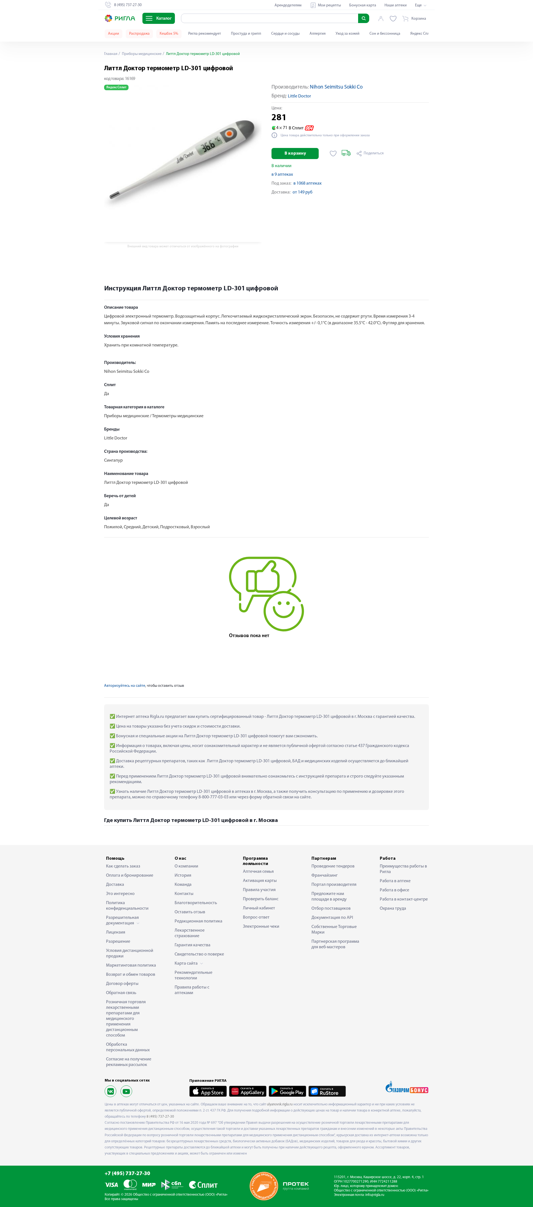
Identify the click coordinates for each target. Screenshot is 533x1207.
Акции (113, 34)
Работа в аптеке (395, 881)
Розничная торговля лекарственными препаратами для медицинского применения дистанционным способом (126, 1019)
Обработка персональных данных (128, 1047)
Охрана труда (393, 908)
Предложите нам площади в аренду (329, 897)
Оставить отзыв (190, 912)
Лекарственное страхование (190, 933)
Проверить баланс (260, 899)
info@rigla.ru (374, 1195)
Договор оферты (122, 984)
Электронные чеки (261, 926)
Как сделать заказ (123, 866)
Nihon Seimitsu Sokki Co (336, 87)
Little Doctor (299, 96)
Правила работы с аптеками (192, 990)
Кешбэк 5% (169, 34)
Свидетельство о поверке (199, 954)
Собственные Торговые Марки (334, 930)
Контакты (184, 894)
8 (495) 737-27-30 (160, 1116)
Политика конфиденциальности (127, 906)
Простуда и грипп (246, 34)
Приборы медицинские (141, 54)
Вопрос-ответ (256, 917)
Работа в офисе (394, 890)
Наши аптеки (395, 5)
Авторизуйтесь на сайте (124, 686)
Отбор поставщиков (331, 908)
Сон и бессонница (384, 34)
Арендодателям (288, 5)
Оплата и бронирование (129, 875)
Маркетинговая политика (131, 965)
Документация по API (332, 918)
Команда (183, 884)
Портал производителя (333, 884)
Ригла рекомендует (204, 34)
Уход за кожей (347, 34)
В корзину (295, 153)
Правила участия (259, 890)
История (183, 875)
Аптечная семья (258, 871)
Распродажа (139, 34)
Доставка (115, 884)
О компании (186, 866)
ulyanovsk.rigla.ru (280, 1104)
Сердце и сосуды (285, 34)
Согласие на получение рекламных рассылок (128, 1062)
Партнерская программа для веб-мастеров (335, 944)
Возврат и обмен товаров (130, 974)
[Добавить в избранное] (333, 153)
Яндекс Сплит (421, 34)
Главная (110, 54)
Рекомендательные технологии (193, 975)
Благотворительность (196, 903)
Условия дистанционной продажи (129, 954)
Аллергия (318, 34)
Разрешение (118, 941)
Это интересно (120, 894)
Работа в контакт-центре (404, 899)
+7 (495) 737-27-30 (127, 1173)
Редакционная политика (198, 921)
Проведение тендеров (333, 866)
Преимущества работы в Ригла (403, 869)
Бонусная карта (362, 5)
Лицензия (115, 932)
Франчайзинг (324, 875)
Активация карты (260, 881)
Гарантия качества (192, 945)
